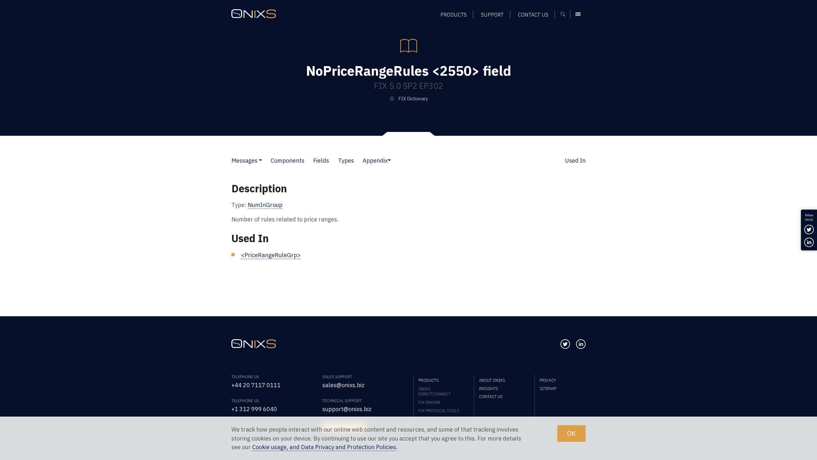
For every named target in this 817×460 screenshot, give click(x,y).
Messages (244, 160)
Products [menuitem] (453, 14)
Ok (571, 433)
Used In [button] (575, 160)
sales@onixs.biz (343, 385)
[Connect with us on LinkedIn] (581, 344)
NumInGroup (265, 205)
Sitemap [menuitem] (548, 388)
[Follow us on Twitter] (565, 344)
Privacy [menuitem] (548, 380)
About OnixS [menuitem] (492, 380)
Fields (321, 160)
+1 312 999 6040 (254, 409)
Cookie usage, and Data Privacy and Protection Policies (324, 447)
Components (287, 160)
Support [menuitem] (492, 14)
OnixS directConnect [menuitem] (434, 391)
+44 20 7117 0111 (256, 385)
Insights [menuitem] (488, 388)
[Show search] (565, 14)
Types (346, 160)
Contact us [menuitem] (533, 14)
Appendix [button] (375, 160)
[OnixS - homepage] (253, 13)
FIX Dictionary (413, 99)
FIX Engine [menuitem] (429, 402)
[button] (260, 160)
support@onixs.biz (346, 409)
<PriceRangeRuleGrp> (271, 255)
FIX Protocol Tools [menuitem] (438, 410)
